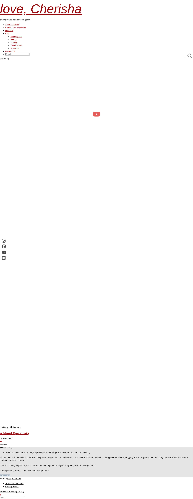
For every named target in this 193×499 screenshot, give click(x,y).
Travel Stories (16, 45)
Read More (5, 475)
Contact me (10, 51)
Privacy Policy (12, 486)
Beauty (14, 39)
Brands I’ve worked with (15, 28)
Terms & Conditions (14, 483)
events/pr (9, 30)
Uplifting (14, 42)
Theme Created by (12, 491)
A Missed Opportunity (14, 433)
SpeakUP (15, 48)
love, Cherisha (41, 9)
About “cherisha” (12, 25)
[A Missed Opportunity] (96, 297)
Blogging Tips (16, 36)
